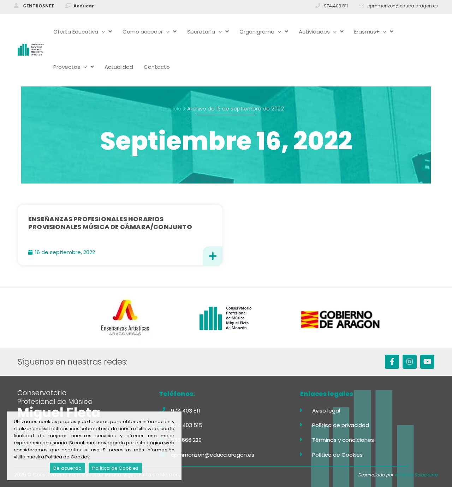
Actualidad (119, 67)
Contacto (157, 67)
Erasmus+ (367, 31)
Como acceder (143, 31)
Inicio (175, 108)
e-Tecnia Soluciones (416, 475)
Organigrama (256, 31)
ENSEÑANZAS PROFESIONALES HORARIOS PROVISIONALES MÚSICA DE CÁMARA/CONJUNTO (110, 223)
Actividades (314, 31)
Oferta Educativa (75, 31)
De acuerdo (67, 468)
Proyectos (66, 67)
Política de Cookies (115, 468)
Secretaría (201, 31)
